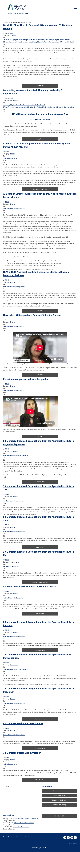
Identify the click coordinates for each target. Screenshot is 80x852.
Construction (24, 105)
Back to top (72, 843)
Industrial (27, 42)
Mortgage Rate (58, 40)
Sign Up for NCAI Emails (59, 800)
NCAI (7, 152)
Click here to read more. (40, 189)
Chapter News (14, 562)
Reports (46, 42)
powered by (35, 847)
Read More (40, 86)
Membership (64, 42)
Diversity (31, 105)
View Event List (59, 816)
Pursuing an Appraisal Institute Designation (26, 379)
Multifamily (33, 42)
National (71, 42)
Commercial (53, 42)
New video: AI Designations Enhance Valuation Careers (32, 315)
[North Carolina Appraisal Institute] (17, 15)
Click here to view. (40, 719)
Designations (20, 42)
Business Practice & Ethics (21, 827)
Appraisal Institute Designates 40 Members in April (30, 586)
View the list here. (40, 650)
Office (39, 42)
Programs (13, 35)
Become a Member (59, 791)
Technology (24, 40)
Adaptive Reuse (15, 105)
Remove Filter (26, 22)
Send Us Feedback (59, 795)
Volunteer (31, 40)
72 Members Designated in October (22, 752)
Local (59, 42)
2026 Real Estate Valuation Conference (26, 819)
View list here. (40, 613)
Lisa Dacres (9, 33)
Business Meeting (39, 40)
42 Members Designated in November (23, 723)
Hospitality (6, 105)
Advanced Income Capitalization (24, 823)
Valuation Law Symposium (11, 40)
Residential (46, 107)
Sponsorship (49, 40)
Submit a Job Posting (59, 805)
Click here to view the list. (40, 582)
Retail (42, 42)
